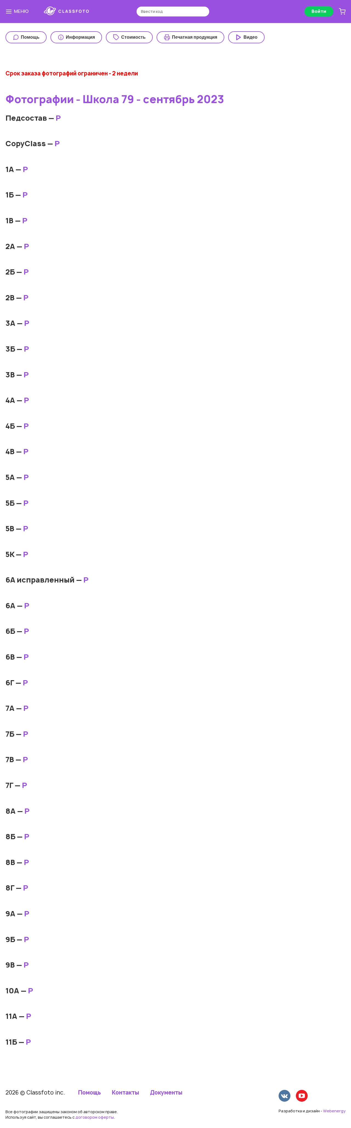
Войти (319, 11)
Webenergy (334, 1110)
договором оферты (94, 1117)
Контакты (125, 1092)
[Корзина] (342, 11)
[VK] (284, 1096)
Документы (166, 1092)
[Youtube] (302, 1096)
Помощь (89, 1092)
